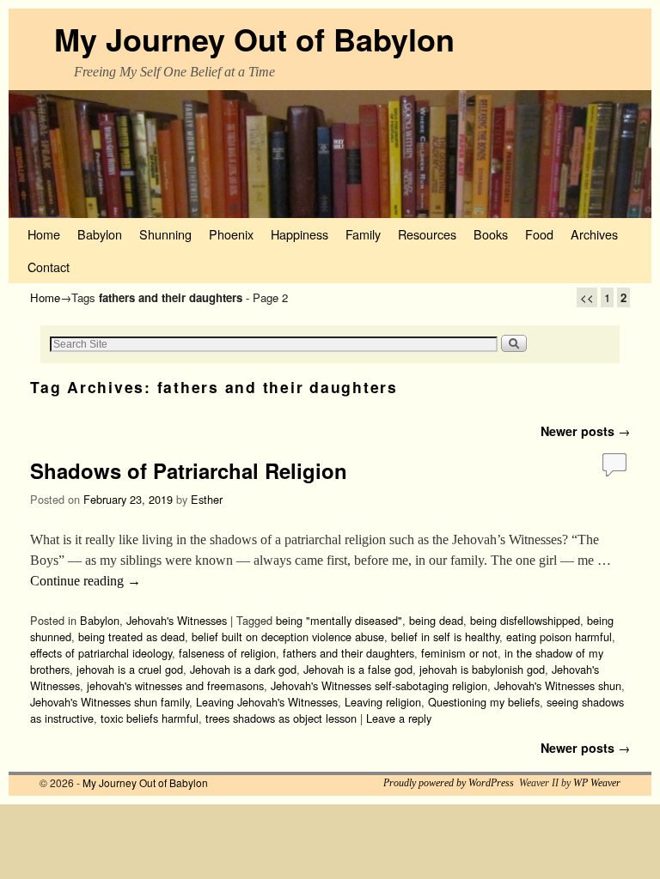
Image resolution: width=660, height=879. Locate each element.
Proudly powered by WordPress (448, 783)
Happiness (299, 234)
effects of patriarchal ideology (101, 653)
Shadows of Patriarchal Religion (188, 470)
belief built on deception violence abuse (288, 636)
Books (491, 234)
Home (44, 234)
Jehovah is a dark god (243, 669)
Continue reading (85, 580)
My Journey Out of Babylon (254, 38)
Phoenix (231, 234)
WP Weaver (596, 783)
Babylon (99, 234)
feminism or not (459, 653)
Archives (594, 234)
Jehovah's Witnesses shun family (109, 702)
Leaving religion (383, 702)
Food (539, 234)
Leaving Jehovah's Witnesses (267, 702)
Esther (207, 499)
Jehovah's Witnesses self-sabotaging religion (379, 685)
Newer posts (585, 431)
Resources (427, 234)
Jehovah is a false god (357, 669)
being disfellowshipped (525, 620)
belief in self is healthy (445, 636)
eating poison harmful (559, 636)
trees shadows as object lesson (281, 718)
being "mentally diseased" (339, 620)
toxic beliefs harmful (150, 718)
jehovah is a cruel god (129, 669)
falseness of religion (227, 653)
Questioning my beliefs (484, 702)
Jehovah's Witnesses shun (557, 685)
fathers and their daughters (348, 653)
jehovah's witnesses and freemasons (175, 685)
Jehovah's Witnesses (176, 620)
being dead (436, 620)
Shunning (165, 234)
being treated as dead (131, 636)
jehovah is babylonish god (482, 669)
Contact (49, 267)
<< (587, 297)
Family (363, 234)
